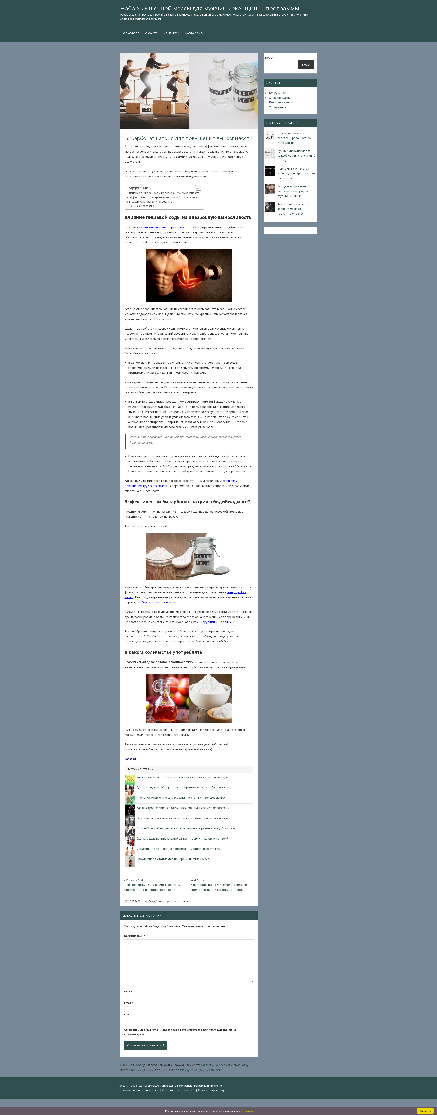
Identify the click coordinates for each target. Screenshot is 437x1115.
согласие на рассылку (216, 1065)
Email (128, 1003)
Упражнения (277, 107)
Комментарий (134, 935)
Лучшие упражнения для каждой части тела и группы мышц (296, 155)
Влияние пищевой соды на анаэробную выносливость (164, 192)
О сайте (151, 33)
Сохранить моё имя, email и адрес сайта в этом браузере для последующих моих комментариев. (180, 1032)
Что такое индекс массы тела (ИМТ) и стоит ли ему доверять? (181, 797)
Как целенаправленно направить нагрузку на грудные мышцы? (293, 191)
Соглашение (247, 1111)
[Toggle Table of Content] (196, 188)
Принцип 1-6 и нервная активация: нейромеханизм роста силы (296, 173)
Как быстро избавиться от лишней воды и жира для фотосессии (183, 808)
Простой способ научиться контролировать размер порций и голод (186, 828)
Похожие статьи (144, 205)
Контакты (171, 33)
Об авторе (131, 33)
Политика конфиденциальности (139, 1090)
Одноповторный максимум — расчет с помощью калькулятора (182, 818)
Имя (128, 991)
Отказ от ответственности (178, 1090)
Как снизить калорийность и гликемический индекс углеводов (182, 777)
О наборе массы (279, 98)
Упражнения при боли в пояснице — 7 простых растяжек (178, 849)
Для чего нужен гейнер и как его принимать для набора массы (182, 787)
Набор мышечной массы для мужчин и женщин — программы (209, 8)
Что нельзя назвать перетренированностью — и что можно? (295, 138)
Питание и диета (280, 102)
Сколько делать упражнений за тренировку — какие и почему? (182, 838)
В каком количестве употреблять (150, 201)
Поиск (269, 57)
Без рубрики (156, 901)
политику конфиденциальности (199, 1070)
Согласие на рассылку (211, 1090)
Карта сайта (194, 33)
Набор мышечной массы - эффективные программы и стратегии (182, 1085)
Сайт (127, 1014)
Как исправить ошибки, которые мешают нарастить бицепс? (293, 208)
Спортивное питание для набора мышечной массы (174, 859)
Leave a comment (181, 901)
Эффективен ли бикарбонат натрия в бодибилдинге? (164, 197)
